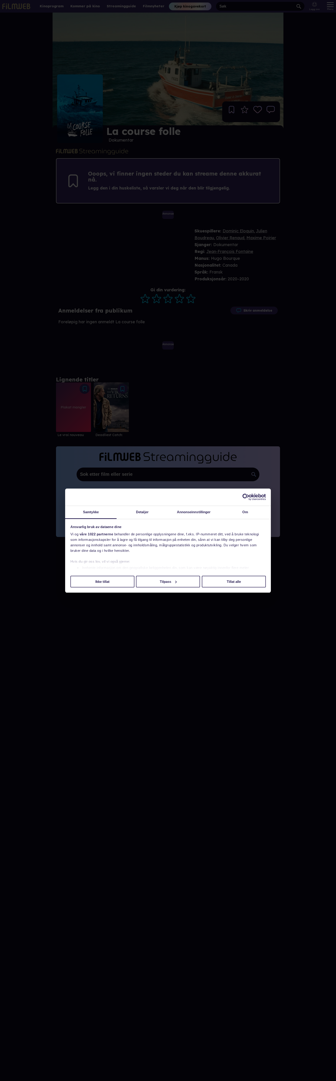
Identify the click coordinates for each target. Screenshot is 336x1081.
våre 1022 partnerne (96, 534)
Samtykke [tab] (91, 512)
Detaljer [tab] (142, 512)
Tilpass (165, 581)
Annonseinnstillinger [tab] (194, 512)
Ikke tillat (102, 581)
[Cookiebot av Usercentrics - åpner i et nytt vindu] (246, 497)
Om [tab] (245, 512)
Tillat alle (234, 581)
